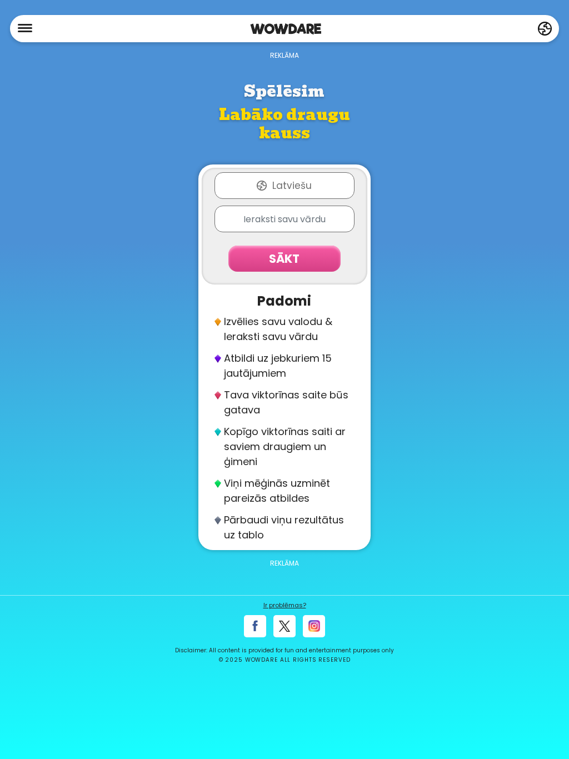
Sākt (284, 259)
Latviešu (292, 185)
